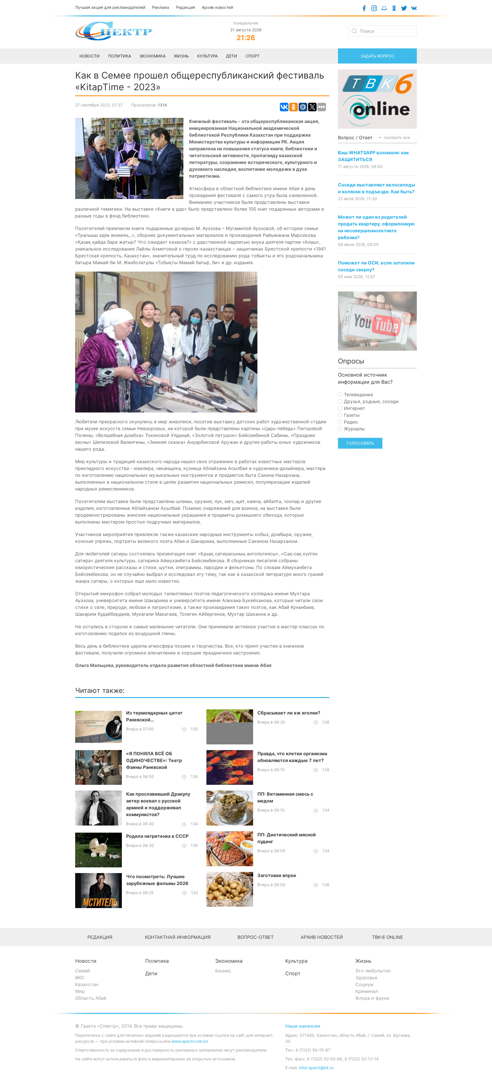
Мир (80, 991)
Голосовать (360, 443)
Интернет (354, 408)
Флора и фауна (372, 998)
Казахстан (86, 984)
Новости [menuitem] (89, 56)
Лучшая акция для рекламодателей (110, 7)
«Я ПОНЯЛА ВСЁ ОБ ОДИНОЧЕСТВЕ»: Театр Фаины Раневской (154, 760)
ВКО (79, 977)
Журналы (354, 429)
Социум (364, 984)
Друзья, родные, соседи (371, 401)
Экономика (229, 961)
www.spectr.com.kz (189, 1041)
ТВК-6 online (387, 937)
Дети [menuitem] (231, 56)
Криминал (366, 991)
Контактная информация (178, 937)
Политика (157, 961)
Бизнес (223, 971)
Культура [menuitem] (207, 56)
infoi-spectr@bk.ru (316, 1067)
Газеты (351, 415)
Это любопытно (373, 971)
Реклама (160, 7)
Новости (86, 961)
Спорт (292, 973)
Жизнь (363, 961)
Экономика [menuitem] (152, 56)
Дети (151, 973)
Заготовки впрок (276, 875)
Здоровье (366, 977)
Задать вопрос (377, 56)
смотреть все (396, 137)
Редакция (185, 7)
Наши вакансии (302, 1026)
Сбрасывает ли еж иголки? (288, 713)
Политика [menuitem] (119, 56)
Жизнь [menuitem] (181, 56)
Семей (82, 971)
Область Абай (90, 998)
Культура (296, 961)
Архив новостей (217, 7)
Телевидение (358, 394)
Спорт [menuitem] (253, 56)
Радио (350, 422)
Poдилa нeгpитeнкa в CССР (157, 836)
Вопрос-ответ (255, 937)
